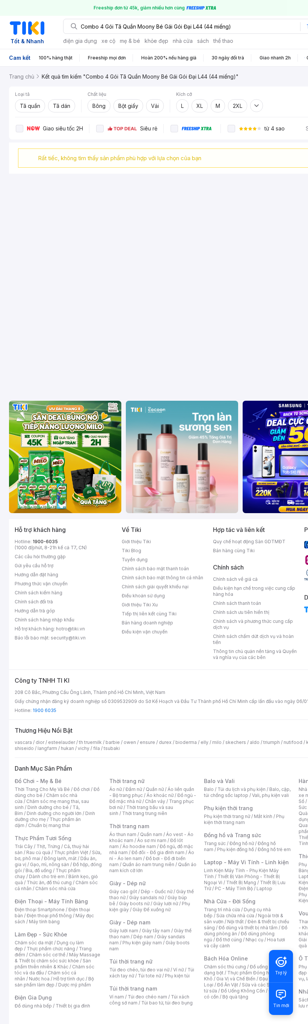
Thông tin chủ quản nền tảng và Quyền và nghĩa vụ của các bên (255, 654)
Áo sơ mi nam (151, 840)
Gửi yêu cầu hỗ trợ (34, 565)
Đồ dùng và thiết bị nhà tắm (248, 927)
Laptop (264, 888)
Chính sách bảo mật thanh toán (155, 568)
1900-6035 (45, 541)
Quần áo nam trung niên (148, 864)
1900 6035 (44, 710)
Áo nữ (115, 789)
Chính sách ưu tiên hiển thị (241, 612)
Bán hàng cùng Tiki (234, 550)
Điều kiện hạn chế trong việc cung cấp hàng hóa (254, 591)
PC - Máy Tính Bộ (234, 888)
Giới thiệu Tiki (136, 541)
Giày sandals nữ (146, 897)
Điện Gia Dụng (33, 997)
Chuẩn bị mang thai (49, 825)
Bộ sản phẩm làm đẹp (54, 982)
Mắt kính (263, 816)
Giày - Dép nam (129, 922)
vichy (83, 748)
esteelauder (61, 742)
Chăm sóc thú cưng (225, 966)
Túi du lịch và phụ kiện (241, 789)
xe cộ (108, 41)
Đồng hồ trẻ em (274, 849)
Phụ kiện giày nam (142, 942)
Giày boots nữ (134, 903)
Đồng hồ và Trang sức (232, 835)
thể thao (223, 41)
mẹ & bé (130, 41)
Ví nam (116, 997)
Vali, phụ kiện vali (270, 795)
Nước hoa (39, 979)
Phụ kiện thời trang (228, 808)
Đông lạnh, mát (60, 858)
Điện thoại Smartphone (40, 909)
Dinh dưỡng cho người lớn (54, 813)
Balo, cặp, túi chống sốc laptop (247, 792)
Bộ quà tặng (235, 997)
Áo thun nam (122, 834)
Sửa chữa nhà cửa (235, 915)
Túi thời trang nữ (130, 961)
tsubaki (112, 748)
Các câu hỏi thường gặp (40, 556)
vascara (23, 742)
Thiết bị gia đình (73, 1006)
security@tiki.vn (68, 638)
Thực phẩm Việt (71, 852)
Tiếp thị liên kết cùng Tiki (149, 614)
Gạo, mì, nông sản (49, 864)
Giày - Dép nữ (127, 883)
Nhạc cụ (254, 939)
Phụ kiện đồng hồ (235, 849)
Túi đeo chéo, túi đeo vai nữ (139, 969)
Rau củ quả (38, 852)
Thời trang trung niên (144, 813)
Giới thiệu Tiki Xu (140, 604)
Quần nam (151, 834)
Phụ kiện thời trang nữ (227, 816)
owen (130, 742)
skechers (235, 742)
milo (217, 742)
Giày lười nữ (165, 903)
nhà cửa (183, 41)
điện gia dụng (80, 41)
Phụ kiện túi (177, 976)
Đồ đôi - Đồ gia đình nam (157, 852)
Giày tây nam (156, 930)
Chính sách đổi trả (34, 601)
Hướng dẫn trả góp (35, 610)
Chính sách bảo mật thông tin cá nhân (162, 577)
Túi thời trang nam (133, 988)
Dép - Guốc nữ (156, 891)
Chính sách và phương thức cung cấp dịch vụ (253, 624)
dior (40, 742)
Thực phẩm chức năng (51, 948)
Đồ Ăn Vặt (227, 985)
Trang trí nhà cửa (222, 909)
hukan (67, 748)
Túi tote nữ (149, 976)
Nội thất (235, 921)
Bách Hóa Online (226, 958)
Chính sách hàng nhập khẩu (44, 620)
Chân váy (155, 801)
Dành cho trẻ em (47, 876)
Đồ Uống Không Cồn (243, 991)
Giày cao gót (123, 891)
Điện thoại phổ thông (49, 915)
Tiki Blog (131, 550)
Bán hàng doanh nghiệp (147, 623)
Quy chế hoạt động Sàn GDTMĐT (249, 541)
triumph (271, 742)
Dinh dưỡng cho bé (48, 807)
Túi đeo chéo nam (147, 997)
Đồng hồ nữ (241, 843)
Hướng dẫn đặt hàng (36, 574)
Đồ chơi (82, 789)
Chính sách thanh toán (237, 603)
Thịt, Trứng (48, 846)
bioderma (186, 742)
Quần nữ (155, 789)
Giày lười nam (123, 930)
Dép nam (143, 936)
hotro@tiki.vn (70, 629)
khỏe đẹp (156, 41)
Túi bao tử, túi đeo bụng (167, 1003)
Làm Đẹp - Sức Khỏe (41, 934)
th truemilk (90, 742)
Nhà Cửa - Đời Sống (229, 901)
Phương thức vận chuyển (41, 583)
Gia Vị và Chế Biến (235, 979)
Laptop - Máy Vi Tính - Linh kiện (246, 862)
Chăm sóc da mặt (34, 942)
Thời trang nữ (127, 781)
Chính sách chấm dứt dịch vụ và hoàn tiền (253, 639)
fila (96, 748)
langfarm (47, 748)
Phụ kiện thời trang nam (244, 819)
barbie (113, 742)
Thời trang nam (129, 826)
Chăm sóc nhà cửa (55, 888)
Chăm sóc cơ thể (47, 954)
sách (203, 41)
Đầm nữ (133, 789)
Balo (209, 789)
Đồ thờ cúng (229, 939)
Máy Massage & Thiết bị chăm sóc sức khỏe (57, 957)
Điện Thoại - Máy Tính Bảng (51, 901)
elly (204, 742)
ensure (147, 742)
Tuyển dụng (135, 559)
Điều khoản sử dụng (143, 595)
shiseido (24, 748)
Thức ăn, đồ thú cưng (49, 882)
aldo (255, 742)
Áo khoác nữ (160, 795)
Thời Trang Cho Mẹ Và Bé (42, 789)
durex (165, 742)
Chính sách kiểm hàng (38, 592)
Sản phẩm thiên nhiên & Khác (53, 963)
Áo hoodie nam (139, 846)
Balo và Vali (219, 781)
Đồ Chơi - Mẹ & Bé (38, 781)
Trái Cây (24, 846)
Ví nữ (178, 969)
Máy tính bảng (44, 921)
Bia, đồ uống (39, 870)
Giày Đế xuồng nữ (152, 909)
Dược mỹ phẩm (74, 985)
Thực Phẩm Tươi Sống (43, 838)
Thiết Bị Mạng (241, 882)
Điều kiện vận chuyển (145, 632)
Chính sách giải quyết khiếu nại (155, 586)
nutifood (293, 742)
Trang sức (215, 843)
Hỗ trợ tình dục (69, 979)
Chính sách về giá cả (235, 579)
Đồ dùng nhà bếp (33, 1006)
